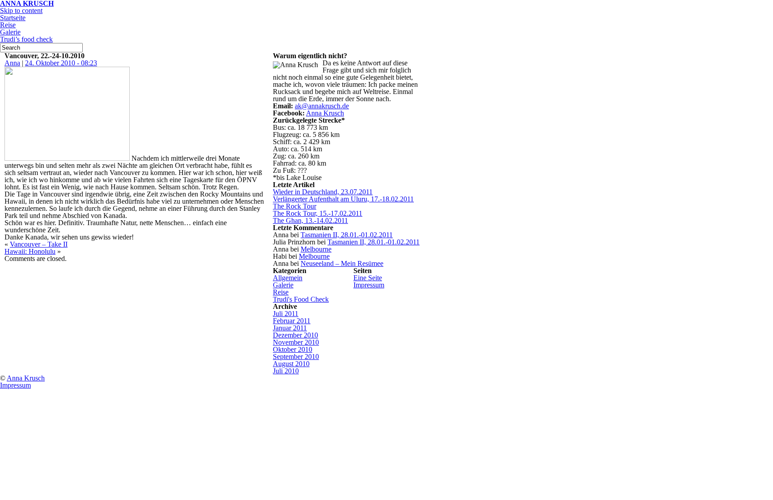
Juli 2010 (286, 371)
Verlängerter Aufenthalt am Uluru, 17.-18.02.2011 (343, 199)
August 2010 (291, 364)
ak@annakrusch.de (322, 106)
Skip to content (21, 10)
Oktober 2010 (292, 349)
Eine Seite (367, 278)
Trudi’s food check (26, 39)
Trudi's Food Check (301, 299)
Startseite (12, 17)
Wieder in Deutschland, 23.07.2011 (323, 192)
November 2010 (296, 342)
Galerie (10, 32)
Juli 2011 (285, 313)
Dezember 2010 (295, 335)
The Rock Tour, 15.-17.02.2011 (317, 213)
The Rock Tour (294, 206)
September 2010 (296, 356)
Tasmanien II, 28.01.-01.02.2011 (347, 235)
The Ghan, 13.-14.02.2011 (310, 220)
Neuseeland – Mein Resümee (342, 263)
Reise (8, 25)
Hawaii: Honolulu (29, 251)
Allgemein (287, 278)
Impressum (368, 285)
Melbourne (316, 249)
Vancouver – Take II (39, 244)
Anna (12, 63)
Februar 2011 (291, 321)
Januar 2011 (290, 328)
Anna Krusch (325, 113)
